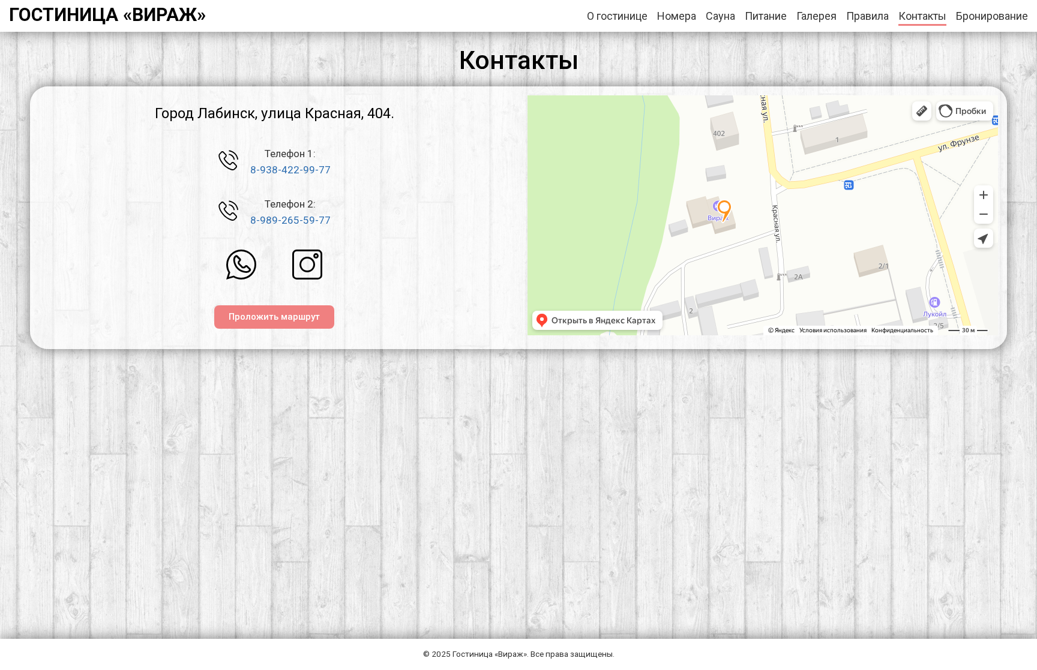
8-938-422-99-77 (290, 170)
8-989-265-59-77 (290, 220)
